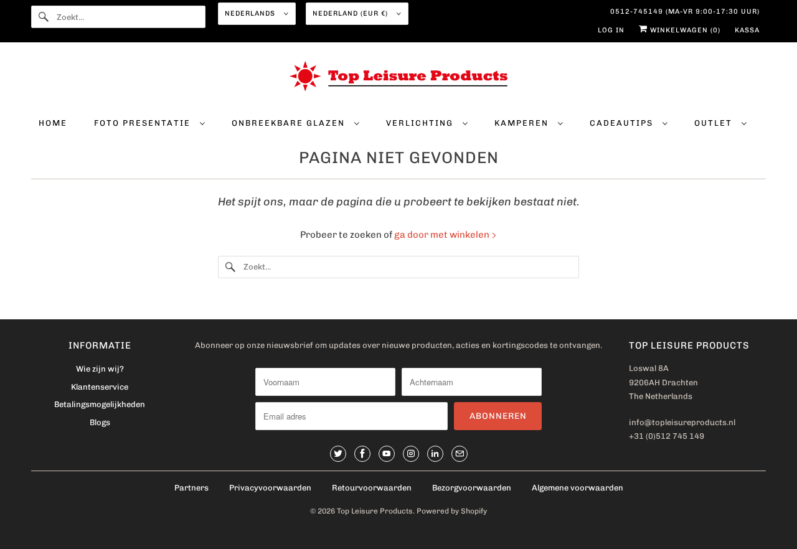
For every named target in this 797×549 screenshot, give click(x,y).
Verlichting (421, 123)
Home (53, 123)
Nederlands (251, 13)
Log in (611, 30)
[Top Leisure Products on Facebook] (362, 454)
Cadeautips (623, 123)
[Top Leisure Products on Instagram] (411, 454)
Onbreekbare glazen (290, 123)
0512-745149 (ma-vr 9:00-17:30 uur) (685, 11)
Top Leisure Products (375, 511)
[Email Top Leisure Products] (459, 454)
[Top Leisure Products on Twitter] (338, 454)
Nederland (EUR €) (351, 13)
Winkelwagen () (684, 30)
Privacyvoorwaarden (270, 487)
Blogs (100, 422)
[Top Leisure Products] (398, 78)
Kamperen (523, 123)
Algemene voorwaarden (577, 487)
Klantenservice (99, 387)
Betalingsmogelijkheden (99, 404)
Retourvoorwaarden (372, 487)
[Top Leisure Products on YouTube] (387, 454)
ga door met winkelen (442, 234)
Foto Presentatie (144, 123)
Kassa (747, 30)
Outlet (714, 123)
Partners (191, 487)
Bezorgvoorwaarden (471, 487)
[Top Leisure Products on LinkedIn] (435, 454)
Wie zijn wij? (100, 368)
